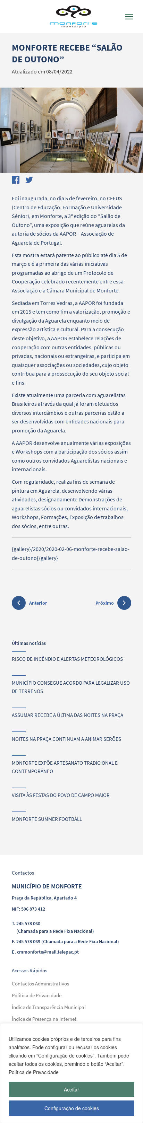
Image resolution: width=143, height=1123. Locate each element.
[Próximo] (124, 603)
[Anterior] (19, 604)
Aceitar (71, 1089)
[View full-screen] (71, 130)
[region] (71, 1073)
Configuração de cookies (71, 1108)
